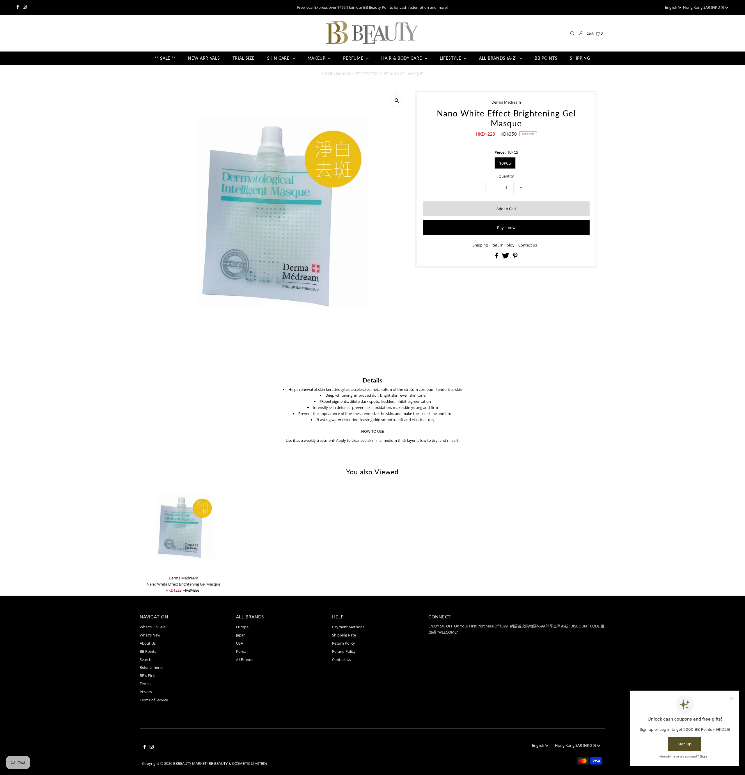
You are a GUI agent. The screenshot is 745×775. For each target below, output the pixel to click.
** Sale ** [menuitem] (165, 58)
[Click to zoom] (396, 100)
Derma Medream (506, 102)
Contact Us (341, 659)
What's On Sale (153, 626)
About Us (148, 643)
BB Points (148, 651)
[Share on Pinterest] (515, 257)
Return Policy (503, 245)
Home (327, 73)
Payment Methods (348, 626)
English (671, 7)
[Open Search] (572, 33)
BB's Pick (147, 675)
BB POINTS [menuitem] (546, 58)
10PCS (505, 163)
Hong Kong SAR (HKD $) (704, 7)
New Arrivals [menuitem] (204, 58)
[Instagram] (24, 7)
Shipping (480, 245)
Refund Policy (344, 651)
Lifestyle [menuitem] (451, 58)
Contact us (527, 245)
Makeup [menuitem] (317, 58)
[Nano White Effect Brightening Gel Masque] (183, 529)
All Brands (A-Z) (498, 58)
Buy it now (506, 227)
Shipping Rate (344, 635)
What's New (150, 635)
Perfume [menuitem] (354, 58)
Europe (242, 626)
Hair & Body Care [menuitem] (402, 58)
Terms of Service (154, 700)
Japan (241, 635)
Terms (145, 683)
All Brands (244, 659)
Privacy (146, 691)
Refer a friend (151, 667)
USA (239, 643)
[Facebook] (17, 7)
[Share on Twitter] (506, 257)
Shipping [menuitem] (580, 58)
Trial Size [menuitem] (244, 58)
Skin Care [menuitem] (279, 58)
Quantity (506, 176)
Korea (241, 651)
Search (145, 659)
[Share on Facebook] (497, 257)
